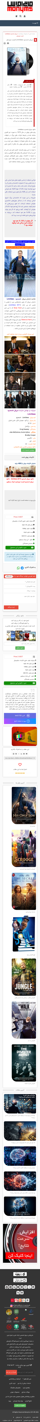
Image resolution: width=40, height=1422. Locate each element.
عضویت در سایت (20, 1405)
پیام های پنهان (31, 132)
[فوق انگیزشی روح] (20, 934)
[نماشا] (7, 1287)
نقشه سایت (35, 1417)
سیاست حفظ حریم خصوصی (31, 1420)
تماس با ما (26, 1417)
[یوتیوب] (18, 1287)
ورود (9, 1401)
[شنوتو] (16, 1300)
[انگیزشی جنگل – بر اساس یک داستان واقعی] (20, 977)
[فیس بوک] (16, 753)
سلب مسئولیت (6, 1420)
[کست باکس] (20, 1300)
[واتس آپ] (18, 568)
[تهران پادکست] (12, 1300)
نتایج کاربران (28, 1401)
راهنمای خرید (26, 1388)
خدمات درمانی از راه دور (24, 1383)
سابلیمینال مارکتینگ (15, 1388)
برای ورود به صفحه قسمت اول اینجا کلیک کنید (22, 500)
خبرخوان (18, 1417)
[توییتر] (29, 1287)
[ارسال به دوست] (8, 43)
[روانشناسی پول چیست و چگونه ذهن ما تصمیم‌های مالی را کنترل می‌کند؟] (20, 1104)
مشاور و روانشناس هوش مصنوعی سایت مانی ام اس (20, 1396)
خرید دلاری (12, 1383)
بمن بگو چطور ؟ (27, 1379)
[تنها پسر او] (20, 805)
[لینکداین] (21, 753)
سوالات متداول (26, 1392)
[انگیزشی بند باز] (20, 1020)
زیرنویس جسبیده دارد (28, 450)
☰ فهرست (35, 23)
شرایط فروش (17, 1420)
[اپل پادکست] (28, 1300)
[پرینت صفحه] (4, 43)
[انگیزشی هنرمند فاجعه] (20, 1063)
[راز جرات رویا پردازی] (20, 891)
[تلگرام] (22, 568)
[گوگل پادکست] (24, 1300)
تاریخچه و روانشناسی (15, 1379)
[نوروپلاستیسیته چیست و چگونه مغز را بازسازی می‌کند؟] (20, 1206)
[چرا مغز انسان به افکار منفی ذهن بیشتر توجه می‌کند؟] (20, 1181)
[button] (16, 16)
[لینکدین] (14, 1287)
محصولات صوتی (14, 1392)
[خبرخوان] (18, 1293)
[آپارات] (10, 1287)
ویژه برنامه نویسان (18, 1401)
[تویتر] (18, 753)
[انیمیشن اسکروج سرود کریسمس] (20, 848)
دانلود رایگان (20, 648)
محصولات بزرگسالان (23, 34)
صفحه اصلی (32, 34)
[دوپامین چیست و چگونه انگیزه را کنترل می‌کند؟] (20, 1156)
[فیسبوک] (33, 1287)
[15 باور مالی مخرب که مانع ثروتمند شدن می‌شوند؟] (20, 1131)
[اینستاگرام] (26, 1287)
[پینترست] (22, 1293)
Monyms (27, 1412)
